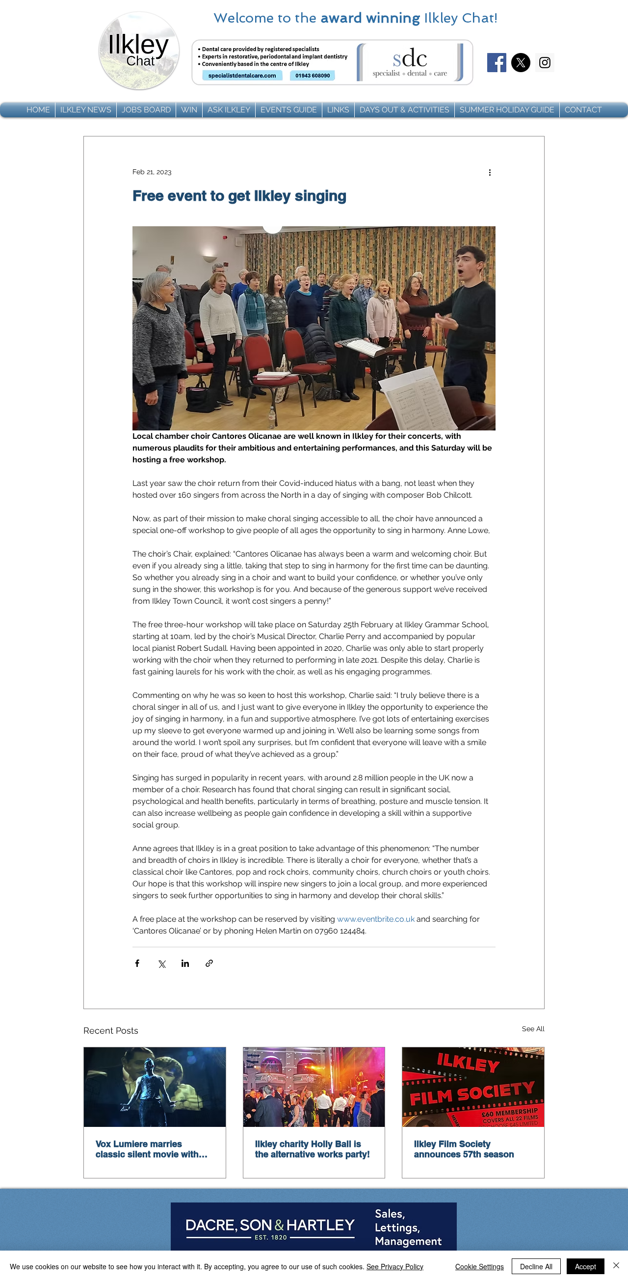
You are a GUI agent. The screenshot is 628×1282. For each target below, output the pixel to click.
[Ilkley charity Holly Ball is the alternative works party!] (314, 1087)
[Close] (616, 1266)
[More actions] (490, 172)
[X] (520, 62)
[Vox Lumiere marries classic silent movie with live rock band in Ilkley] (155, 1087)
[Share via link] (209, 963)
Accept (585, 1266)
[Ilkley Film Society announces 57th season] (473, 1087)
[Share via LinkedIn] (185, 963)
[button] (85, 110)
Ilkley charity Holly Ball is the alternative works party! (312, 1149)
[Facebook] (496, 62)
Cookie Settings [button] (479, 1266)
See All (533, 1029)
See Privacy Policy (394, 1266)
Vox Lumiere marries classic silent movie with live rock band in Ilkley (147, 1149)
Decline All (536, 1266)
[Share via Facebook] (137, 963)
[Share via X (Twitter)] (161, 963)
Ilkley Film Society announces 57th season (464, 1149)
